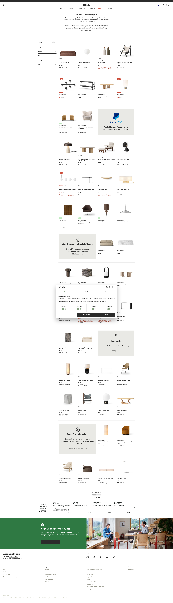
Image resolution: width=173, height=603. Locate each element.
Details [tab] (86, 291)
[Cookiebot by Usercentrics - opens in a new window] (107, 287)
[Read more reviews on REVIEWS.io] (43, 512)
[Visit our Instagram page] (87, 557)
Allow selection (86, 314)
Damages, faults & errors (93, 589)
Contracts (110, 8)
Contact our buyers (133, 572)
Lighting (72, 8)
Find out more (77, 254)
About (4, 569)
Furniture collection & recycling (95, 586)
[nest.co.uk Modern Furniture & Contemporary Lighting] (86, 5)
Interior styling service (51, 574)
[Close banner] (114, 287)
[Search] (3, 5)
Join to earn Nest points (9, 1)
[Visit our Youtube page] (107, 557)
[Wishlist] (166, 5)
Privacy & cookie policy (25, 597)
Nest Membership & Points (94, 569)
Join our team (7, 574)
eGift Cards (48, 581)
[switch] (79, 309)
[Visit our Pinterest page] (100, 557)
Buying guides (49, 579)
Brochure (47, 577)
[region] (92, 507)
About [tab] (106, 291)
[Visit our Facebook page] (94, 557)
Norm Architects (79, 27)
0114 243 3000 (13, 556)
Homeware (82, 8)
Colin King (88, 27)
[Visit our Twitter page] (114, 557)
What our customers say (10, 577)
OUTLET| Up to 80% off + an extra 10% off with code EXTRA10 (86, 1)
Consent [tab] (66, 291)
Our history (6, 572)
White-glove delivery (92, 581)
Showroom (48, 572)
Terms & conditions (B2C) (10, 597)
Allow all (106, 314)
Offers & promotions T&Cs (61, 597)
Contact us (89, 574)
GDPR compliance (47, 597)
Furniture (62, 8)
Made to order (90, 584)
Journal (47, 569)
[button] (50, 507)
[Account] (163, 5)
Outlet (100, 8)
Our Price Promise (165, 1)
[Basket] (169, 5)
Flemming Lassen (86, 30)
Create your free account (77, 449)
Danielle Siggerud (98, 27)
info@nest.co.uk (17, 558)
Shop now (116, 351)
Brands (92, 8)
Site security (36, 597)
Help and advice (90, 577)
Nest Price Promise (91, 572)
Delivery (88, 579)
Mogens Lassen (99, 28)
